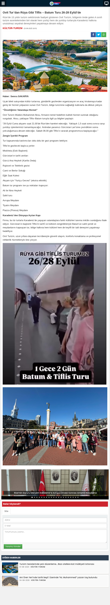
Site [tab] (6, 511)
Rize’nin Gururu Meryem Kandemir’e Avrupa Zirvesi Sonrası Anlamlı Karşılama (55, 492)
